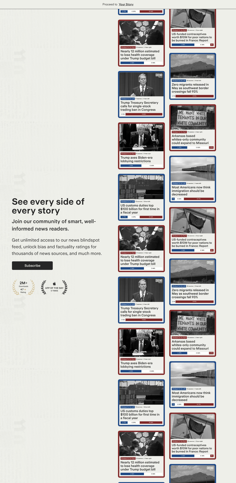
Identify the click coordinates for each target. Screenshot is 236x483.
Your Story (126, 4)
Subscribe (32, 265)
